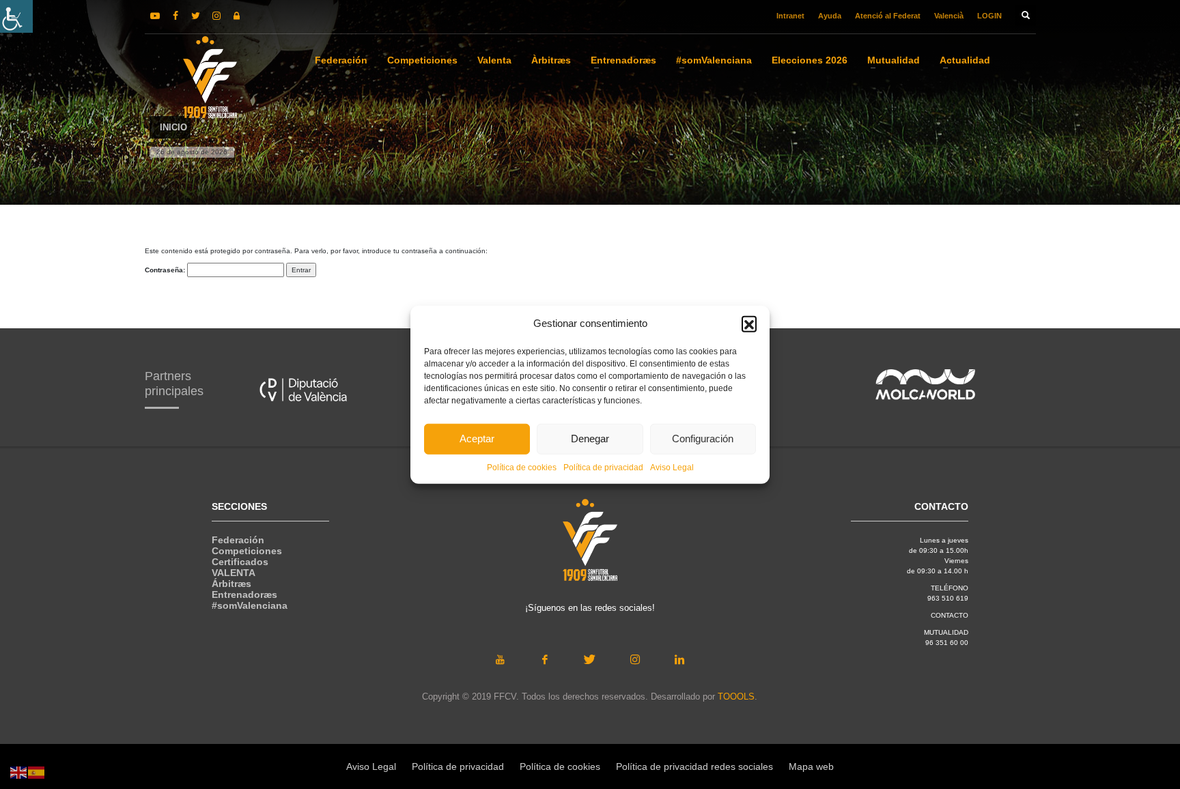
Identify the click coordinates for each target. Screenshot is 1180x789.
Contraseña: (166, 270)
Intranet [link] (790, 16)
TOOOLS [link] (736, 696)
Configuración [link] (702, 438)
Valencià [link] (949, 16)
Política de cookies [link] (522, 467)
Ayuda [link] (829, 16)
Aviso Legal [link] (672, 467)
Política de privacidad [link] (603, 467)
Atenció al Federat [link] (888, 16)
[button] (749, 323)
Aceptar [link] (477, 438)
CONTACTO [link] (949, 615)
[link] (16, 16)
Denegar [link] (590, 438)
